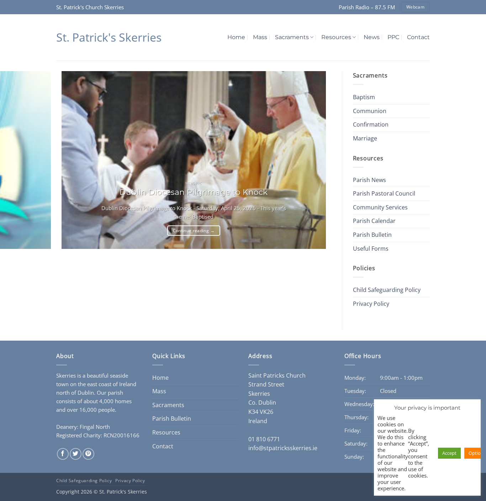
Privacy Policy (371, 304)
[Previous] (63, 266)
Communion (369, 111)
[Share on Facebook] (63, 454)
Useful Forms (371, 248)
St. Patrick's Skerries (109, 37)
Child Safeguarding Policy (387, 290)
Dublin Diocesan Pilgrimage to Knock (194, 192)
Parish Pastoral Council (384, 193)
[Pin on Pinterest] (88, 454)
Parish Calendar (374, 221)
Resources (336, 37)
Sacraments (292, 37)
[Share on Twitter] (75, 454)
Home (236, 37)
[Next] (83, 266)
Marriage (365, 138)
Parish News (369, 180)
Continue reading (194, 230)
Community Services (380, 207)
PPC (393, 37)
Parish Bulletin (372, 235)
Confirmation (371, 124)
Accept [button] (449, 453)
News (372, 37)
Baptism (364, 97)
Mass (260, 37)
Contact (418, 37)
